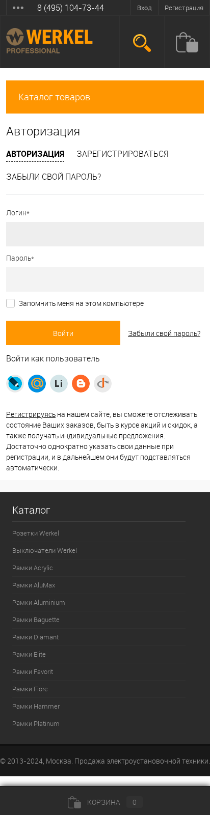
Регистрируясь (31, 414)
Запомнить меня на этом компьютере (81, 303)
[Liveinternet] (59, 383)
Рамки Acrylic (32, 567)
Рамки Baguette (36, 619)
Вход (144, 7)
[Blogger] (81, 383)
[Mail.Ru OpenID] (37, 383)
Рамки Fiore (30, 688)
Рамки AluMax (33, 584)
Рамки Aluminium (38, 602)
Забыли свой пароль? (53, 176)
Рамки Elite (29, 654)
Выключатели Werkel (44, 550)
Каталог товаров (54, 97)
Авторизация (35, 153)
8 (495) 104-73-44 (70, 7)
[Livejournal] (15, 383)
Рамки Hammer (36, 706)
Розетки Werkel (35, 533)
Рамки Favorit (32, 671)
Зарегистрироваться (122, 153)
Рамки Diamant (35, 636)
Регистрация (184, 7)
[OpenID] (103, 383)
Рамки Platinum (36, 723)
